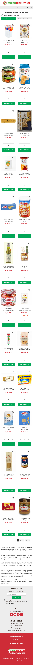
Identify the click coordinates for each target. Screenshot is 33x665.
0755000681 (17, 628)
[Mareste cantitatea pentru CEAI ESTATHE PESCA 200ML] (12, 52)
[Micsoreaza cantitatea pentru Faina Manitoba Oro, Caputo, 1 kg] (20, 52)
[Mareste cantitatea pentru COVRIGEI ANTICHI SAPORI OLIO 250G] (28, 145)
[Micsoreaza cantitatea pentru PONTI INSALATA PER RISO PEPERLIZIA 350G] (4, 99)
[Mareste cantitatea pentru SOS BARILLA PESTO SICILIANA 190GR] (28, 486)
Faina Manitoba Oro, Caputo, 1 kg (24, 41)
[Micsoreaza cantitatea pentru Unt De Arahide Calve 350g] (20, 530)
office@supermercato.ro (17, 630)
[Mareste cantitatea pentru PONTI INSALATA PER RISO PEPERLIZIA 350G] (12, 99)
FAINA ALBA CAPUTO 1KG (8, 428)
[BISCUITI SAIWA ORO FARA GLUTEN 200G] (8, 506)
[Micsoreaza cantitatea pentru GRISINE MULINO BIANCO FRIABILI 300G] (20, 185)
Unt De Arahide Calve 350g (24, 519)
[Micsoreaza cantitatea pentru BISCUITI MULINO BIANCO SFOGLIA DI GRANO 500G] (20, 99)
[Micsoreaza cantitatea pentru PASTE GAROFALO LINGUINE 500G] (4, 145)
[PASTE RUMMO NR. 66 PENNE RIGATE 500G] (24, 338)
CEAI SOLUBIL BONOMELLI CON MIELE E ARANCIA (24, 388)
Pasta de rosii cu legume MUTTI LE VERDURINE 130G (8, 349)
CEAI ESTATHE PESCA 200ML (8, 41)
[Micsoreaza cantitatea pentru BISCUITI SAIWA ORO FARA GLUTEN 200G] (4, 530)
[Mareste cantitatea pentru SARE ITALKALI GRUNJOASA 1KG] (12, 185)
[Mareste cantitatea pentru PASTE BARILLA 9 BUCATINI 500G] (12, 231)
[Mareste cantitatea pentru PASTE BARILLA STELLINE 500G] (28, 439)
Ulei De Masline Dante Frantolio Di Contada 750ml (8, 266)
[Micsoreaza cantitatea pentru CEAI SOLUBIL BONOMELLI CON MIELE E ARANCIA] (20, 400)
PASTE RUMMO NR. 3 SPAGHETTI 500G (8, 475)
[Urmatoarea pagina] (29, 540)
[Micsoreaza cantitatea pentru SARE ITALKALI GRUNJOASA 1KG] (4, 185)
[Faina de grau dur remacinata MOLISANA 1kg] (24, 297)
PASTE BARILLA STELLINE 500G (25, 428)
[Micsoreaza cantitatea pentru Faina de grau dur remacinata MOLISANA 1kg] (20, 320)
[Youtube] (14, 614)
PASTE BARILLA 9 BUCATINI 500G (8, 220)
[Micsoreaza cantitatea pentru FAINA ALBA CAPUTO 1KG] (4, 439)
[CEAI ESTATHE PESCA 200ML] (8, 31)
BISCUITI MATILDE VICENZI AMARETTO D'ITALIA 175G (8, 388)
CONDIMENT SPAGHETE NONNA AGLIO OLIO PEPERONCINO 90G (8, 309)
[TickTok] (18, 614)
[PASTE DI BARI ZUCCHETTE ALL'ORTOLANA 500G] (24, 253)
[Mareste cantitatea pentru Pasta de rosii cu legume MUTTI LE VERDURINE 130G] (12, 360)
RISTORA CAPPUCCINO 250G (25, 220)
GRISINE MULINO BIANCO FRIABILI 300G (24, 174)
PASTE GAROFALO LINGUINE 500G (8, 134)
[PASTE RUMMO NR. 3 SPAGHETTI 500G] (8, 461)
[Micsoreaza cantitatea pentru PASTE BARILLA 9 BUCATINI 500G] (4, 231)
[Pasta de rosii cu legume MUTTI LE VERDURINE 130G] (8, 338)
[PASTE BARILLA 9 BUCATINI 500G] (8, 206)
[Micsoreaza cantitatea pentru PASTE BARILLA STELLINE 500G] (20, 439)
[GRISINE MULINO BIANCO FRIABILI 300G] (24, 163)
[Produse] (2, 8)
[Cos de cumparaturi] (27, 7)
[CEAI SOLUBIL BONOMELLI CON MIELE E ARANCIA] (24, 378)
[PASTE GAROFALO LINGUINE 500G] (8, 120)
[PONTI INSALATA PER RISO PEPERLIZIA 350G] (8, 74)
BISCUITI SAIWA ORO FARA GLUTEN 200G (8, 519)
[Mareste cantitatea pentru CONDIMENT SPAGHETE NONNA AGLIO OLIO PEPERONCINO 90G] (12, 320)
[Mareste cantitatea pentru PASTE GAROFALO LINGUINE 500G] (12, 145)
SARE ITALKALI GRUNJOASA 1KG (8, 174)
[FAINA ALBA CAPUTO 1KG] (8, 418)
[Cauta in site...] (31, 7)
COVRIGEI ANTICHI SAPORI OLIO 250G (24, 134)
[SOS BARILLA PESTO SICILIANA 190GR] (24, 461)
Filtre (9, 18)
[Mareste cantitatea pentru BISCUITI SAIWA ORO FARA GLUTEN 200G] (12, 530)
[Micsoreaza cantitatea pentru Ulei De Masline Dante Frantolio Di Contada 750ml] (4, 278)
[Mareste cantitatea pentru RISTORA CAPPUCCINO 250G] (28, 231)
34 (26, 540)
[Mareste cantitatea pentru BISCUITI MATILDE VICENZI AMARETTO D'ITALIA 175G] (12, 400)
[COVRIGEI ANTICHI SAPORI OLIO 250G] (24, 121)
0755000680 (17, 625)
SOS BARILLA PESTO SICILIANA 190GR (24, 475)
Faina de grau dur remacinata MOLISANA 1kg (25, 309)
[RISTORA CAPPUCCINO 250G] (24, 207)
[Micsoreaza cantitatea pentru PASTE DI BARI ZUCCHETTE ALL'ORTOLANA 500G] (20, 278)
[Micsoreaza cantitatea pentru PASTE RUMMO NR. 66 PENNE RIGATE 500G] (20, 360)
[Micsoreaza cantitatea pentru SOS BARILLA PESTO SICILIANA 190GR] (20, 486)
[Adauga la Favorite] (13, 25)
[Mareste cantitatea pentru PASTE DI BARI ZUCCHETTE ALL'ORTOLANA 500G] (28, 278)
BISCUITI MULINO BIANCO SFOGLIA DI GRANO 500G (24, 87)
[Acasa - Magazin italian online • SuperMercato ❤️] (16, 3)
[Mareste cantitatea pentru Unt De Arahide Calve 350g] (28, 530)
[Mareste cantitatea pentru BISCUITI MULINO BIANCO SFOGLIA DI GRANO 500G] (28, 99)
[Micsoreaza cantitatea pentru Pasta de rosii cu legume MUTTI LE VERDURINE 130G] (4, 360)
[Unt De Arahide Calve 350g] (24, 506)
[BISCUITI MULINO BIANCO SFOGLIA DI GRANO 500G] (24, 74)
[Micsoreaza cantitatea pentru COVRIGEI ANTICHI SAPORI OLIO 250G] (20, 145)
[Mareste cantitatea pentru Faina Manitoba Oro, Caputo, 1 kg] (28, 52)
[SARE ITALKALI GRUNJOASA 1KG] (8, 163)
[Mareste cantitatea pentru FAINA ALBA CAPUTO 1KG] (12, 439)
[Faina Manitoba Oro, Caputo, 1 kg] (24, 31)
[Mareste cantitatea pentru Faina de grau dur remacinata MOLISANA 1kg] (28, 320)
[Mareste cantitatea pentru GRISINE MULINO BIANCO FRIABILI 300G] (28, 185)
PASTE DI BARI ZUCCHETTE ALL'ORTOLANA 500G (24, 266)
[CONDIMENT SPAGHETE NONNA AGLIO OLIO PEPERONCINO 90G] (8, 298)
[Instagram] (21, 614)
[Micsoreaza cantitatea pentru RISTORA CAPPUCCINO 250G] (20, 231)
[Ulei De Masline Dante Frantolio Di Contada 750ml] (8, 253)
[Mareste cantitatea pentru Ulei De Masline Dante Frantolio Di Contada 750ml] (12, 278)
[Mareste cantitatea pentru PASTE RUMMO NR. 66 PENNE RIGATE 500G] (28, 360)
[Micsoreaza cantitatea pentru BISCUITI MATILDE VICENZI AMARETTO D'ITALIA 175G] (4, 400)
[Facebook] (11, 614)
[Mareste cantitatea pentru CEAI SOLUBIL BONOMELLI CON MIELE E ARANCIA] (28, 400)
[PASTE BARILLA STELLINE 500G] (24, 418)
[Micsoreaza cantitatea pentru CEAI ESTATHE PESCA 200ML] (4, 52)
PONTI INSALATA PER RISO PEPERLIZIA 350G (8, 87)
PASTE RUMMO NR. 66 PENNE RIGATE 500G (24, 349)
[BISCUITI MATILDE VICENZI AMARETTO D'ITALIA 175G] (8, 379)
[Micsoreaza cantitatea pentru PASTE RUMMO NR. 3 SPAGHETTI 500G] (4, 486)
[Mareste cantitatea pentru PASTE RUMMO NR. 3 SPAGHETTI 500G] (12, 486)
